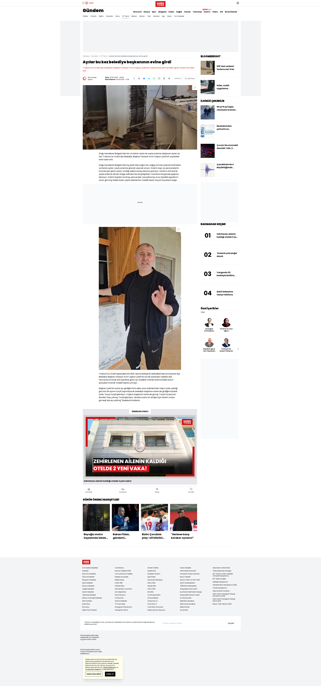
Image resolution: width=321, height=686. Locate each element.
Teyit (149, 16)
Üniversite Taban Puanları (189, 574)
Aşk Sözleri (151, 577)
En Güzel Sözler (185, 598)
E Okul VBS (119, 583)
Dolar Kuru (86, 604)
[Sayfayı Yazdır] (164, 78)
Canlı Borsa (119, 568)
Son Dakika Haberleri (90, 568)
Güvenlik (109, 16)
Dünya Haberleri (88, 586)
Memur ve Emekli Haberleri (92, 598)
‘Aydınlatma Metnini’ (93, 669)
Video (215, 12)
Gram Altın (151, 583)
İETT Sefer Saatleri (219, 579)
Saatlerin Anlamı (153, 574)
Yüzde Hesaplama (220, 588)
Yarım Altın (151, 589)
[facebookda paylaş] (134, 78)
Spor (154, 12)
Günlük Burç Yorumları (123, 589)
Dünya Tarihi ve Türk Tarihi (190, 580)
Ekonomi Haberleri (89, 574)
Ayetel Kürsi (151, 571)
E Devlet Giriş (119, 586)
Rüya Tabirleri (185, 577)
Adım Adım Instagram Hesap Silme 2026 (224, 600)
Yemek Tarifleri (152, 568)
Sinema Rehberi (121, 601)
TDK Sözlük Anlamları (188, 571)
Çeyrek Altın (151, 586)
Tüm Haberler (179, 16)
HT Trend (125, 16)
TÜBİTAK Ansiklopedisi (188, 586)
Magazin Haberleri (89, 580)
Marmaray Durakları (187, 604)
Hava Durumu (120, 595)
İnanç (117, 16)
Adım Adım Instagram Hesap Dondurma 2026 (224, 595)
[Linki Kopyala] (169, 78)
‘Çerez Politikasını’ (109, 667)
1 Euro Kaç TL (152, 604)
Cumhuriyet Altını (153, 595)
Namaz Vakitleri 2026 (123, 571)
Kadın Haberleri (88, 592)
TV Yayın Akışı (120, 604)
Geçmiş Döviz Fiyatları (221, 591)
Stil (221, 12)
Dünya (147, 12)
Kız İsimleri (184, 610)
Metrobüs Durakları (187, 601)
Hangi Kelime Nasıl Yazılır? (190, 595)
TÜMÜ (203, 312)
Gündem (93, 10)
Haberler (86, 56)
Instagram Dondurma (123, 607)
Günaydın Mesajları (155, 580)
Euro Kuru (85, 607)
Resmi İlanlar (231, 12)
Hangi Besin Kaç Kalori (188, 589)
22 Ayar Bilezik (152, 598)
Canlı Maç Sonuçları (155, 607)
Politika (85, 16)
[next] (196, 522)
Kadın (171, 12)
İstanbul (156, 16)
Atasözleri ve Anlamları (221, 568)
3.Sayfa (93, 16)
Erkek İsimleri (184, 607)
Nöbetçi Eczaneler (121, 577)
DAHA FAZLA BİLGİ (94, 674)
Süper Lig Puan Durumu (156, 610)
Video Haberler (185, 568)
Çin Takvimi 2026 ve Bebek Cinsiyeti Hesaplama (223, 575)
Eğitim (101, 16)
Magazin (162, 12)
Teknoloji (197, 12)
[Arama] (83, 3)
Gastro (207, 12)
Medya (134, 16)
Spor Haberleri (87, 583)
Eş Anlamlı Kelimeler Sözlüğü (191, 592)
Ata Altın (150, 592)
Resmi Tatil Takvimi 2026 (222, 604)
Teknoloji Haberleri (89, 595)
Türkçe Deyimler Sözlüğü (222, 571)
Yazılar (187, 12)
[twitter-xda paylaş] (139, 78)
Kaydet (231, 623)
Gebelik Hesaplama (220, 582)
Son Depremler (120, 592)
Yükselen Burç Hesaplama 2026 (225, 585)
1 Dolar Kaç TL (152, 601)
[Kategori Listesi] (238, 3)
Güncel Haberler (88, 577)
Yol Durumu (119, 598)
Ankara (142, 16)
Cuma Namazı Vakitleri (124, 574)
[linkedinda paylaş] (149, 78)
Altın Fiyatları (87, 601)
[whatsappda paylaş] (154, 78)
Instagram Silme (121, 610)
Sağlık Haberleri (88, 589)
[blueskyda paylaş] (144, 78)
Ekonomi (137, 12)
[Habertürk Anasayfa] (160, 3)
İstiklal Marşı (119, 580)
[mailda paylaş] (159, 78)
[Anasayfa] (86, 562)
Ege (163, 16)
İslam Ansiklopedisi (187, 583)
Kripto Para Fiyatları (89, 610)
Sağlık (179, 12)
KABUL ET (110, 674)
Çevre (169, 16)
